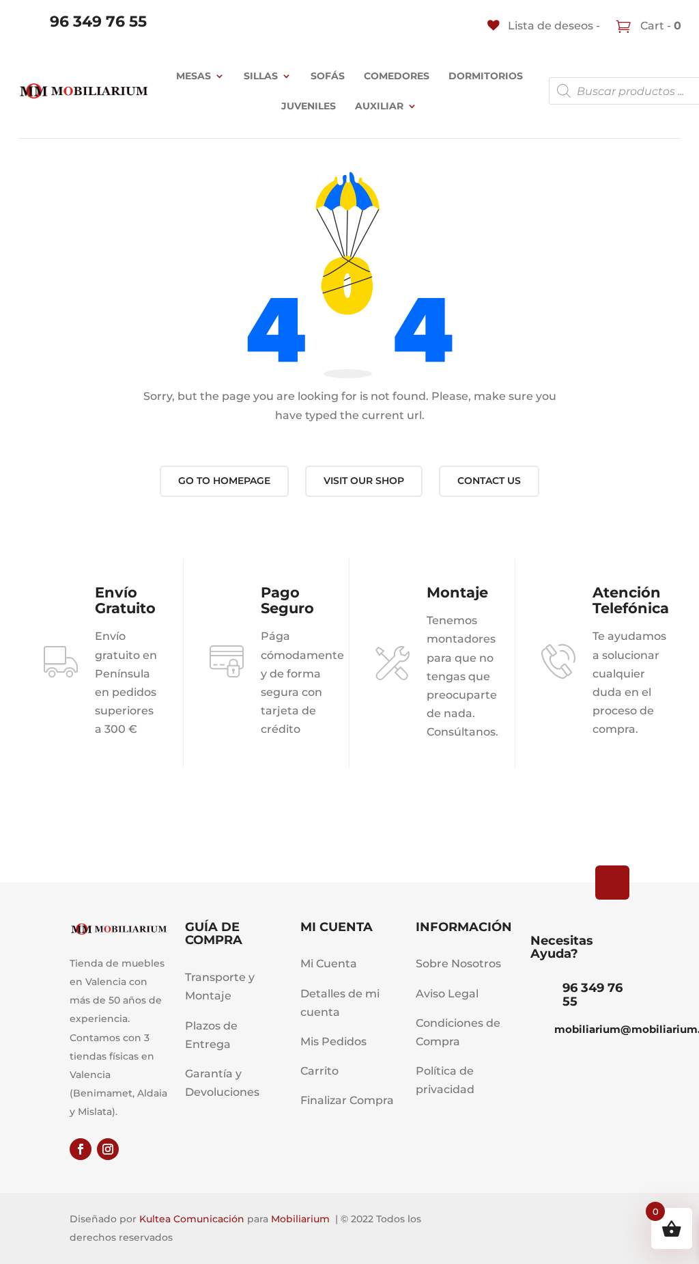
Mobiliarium (300, 1219)
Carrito (319, 1070)
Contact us (489, 480)
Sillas (261, 76)
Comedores (396, 76)
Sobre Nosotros (458, 963)
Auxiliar (379, 106)
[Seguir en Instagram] (108, 1149)
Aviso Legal (447, 993)
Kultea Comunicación (191, 1219)
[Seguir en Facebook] (80, 1149)
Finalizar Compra (347, 1100)
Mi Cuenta (328, 963)
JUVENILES (308, 106)
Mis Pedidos (333, 1041)
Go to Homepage (224, 480)
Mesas (193, 76)
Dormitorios (485, 76)
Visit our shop (364, 480)
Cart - (659, 25)
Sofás (328, 76)
